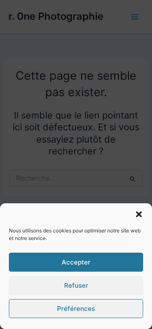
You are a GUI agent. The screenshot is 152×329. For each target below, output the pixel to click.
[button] (139, 214)
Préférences (76, 309)
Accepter (76, 262)
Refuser (76, 285)
